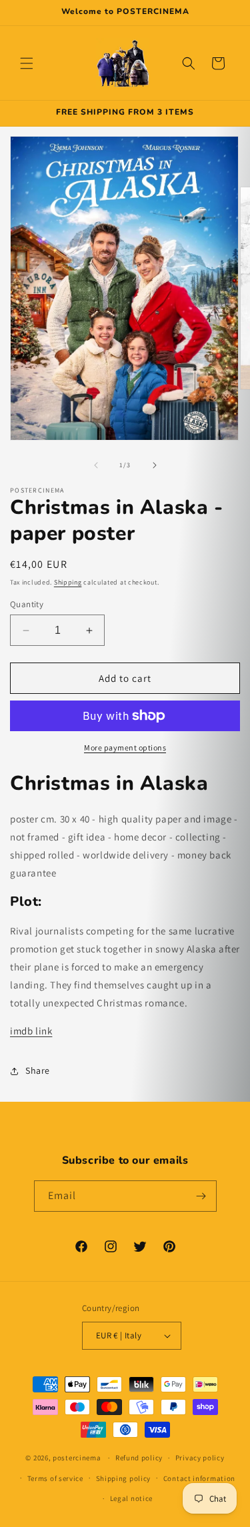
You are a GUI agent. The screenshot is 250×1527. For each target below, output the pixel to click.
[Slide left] (96, 465)
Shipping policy (123, 1478)
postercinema (77, 1457)
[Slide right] (154, 465)
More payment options (125, 748)
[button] (26, 63)
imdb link (31, 1030)
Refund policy (139, 1457)
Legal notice (131, 1498)
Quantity (26, 604)
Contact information (199, 1478)
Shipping (68, 582)
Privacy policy (200, 1457)
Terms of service (55, 1478)
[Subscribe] (201, 1196)
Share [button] (37, 1070)
